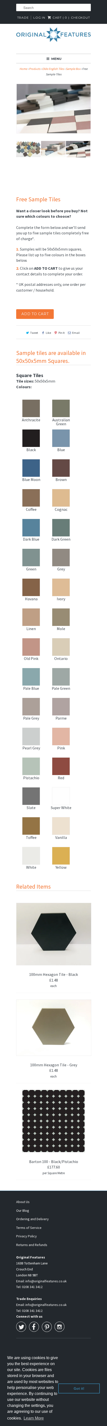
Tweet (34, 333)
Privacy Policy (26, 1236)
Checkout (80, 17)
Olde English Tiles (53, 69)
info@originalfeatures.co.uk (46, 1281)
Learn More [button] (34, 1418)
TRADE (23, 17)
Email (76, 333)
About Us (23, 1202)
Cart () (60, 17)
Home (23, 69)
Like (48, 333)
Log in (39, 17)
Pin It (61, 333)
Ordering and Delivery (32, 1219)
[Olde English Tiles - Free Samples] (53, 108)
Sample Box (73, 69)
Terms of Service (29, 1227)
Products (34, 69)
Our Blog (22, 1210)
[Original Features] (53, 37)
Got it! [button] (79, 1388)
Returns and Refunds (31, 1245)
